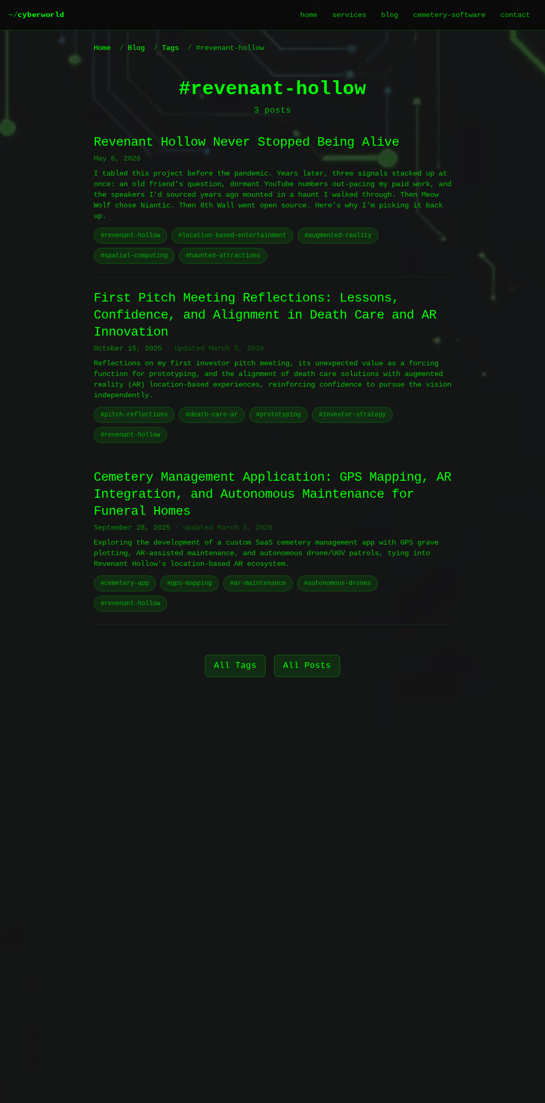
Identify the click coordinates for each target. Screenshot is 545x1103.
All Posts (307, 666)
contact (515, 15)
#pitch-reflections (134, 415)
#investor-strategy (352, 415)
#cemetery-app (125, 583)
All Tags (235, 666)
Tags (170, 48)
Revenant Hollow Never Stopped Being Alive (246, 142)
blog (389, 15)
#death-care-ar (212, 415)
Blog (136, 48)
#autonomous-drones (337, 583)
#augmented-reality (337, 235)
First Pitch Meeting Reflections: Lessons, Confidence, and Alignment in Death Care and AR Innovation (265, 315)
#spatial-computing (134, 256)
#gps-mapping (189, 583)
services (349, 15)
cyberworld (36, 15)
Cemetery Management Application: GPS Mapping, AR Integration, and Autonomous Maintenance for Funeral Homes (272, 494)
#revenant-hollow (130, 235)
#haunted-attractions (223, 256)
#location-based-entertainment (232, 235)
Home (102, 48)
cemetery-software (449, 15)
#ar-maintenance (258, 583)
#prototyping (278, 415)
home (308, 15)
